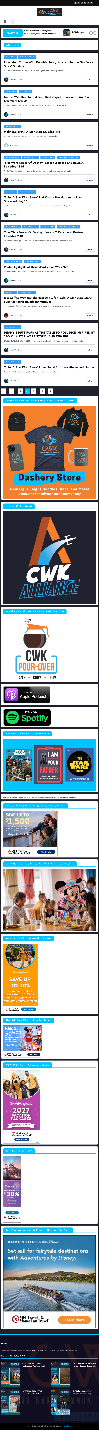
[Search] (12, 22)
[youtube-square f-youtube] (85, 3)
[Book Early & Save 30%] (12, 1189)
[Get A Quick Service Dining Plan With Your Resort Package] (49, 900)
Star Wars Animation (12, 157)
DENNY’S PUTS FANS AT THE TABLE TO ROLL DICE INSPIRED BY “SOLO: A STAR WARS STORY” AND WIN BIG (49, 334)
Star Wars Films (10, 57)
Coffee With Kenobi (16, 80)
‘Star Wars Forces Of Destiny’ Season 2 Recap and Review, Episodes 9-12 (44, 234)
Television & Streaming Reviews (68, 157)
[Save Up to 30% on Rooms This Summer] (20, 978)
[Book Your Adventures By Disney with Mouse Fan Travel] (49, 1281)
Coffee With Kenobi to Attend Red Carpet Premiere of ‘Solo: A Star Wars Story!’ (46, 99)
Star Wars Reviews (48, 157)
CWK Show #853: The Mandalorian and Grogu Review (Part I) (82, 1392)
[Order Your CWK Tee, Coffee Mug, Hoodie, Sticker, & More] (49, 452)
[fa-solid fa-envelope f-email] (91, 3)
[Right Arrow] (95, 33)
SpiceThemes (67, 1426)
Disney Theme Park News (13, 261)
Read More (89, 80)
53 (21, 391)
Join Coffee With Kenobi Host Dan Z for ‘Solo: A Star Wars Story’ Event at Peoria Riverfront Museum (48, 300)
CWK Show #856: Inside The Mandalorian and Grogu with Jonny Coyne (84, 1364)
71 (43, 391)
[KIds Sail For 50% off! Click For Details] (22, 1041)
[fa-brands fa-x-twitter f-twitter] (78, 3)
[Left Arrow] (91, 33)
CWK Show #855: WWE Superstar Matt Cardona (32, 1392)
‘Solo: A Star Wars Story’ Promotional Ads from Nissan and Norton (49, 367)
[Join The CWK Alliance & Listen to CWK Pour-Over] (35, 649)
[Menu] (5, 21)
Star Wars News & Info (27, 57)
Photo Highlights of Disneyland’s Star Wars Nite (36, 267)
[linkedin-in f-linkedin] (88, 3)
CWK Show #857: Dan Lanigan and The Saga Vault (73, 32)
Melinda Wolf (14, 145)
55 (34, 391)
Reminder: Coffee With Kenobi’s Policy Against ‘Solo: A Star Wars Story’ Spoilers (48, 64)
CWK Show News (11, 91)
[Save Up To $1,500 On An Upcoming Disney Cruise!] (30, 834)
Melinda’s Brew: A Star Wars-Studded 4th (32, 132)
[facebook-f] (75, 3)
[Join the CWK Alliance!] (49, 557)
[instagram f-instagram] (82, 3)
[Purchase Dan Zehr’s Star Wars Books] (49, 765)
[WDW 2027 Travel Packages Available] (21, 1106)
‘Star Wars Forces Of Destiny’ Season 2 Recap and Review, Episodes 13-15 (44, 165)
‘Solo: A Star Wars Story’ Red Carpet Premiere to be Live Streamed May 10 (43, 199)
